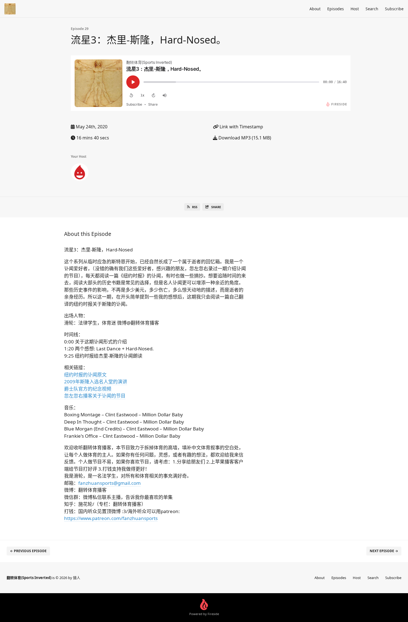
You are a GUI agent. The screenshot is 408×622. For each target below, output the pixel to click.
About (315, 8)
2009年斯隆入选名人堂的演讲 (95, 381)
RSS (194, 207)
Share (216, 207)
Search (372, 8)
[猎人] (80, 173)
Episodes (335, 8)
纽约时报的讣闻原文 (85, 374)
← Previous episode (28, 551)
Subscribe (394, 8)
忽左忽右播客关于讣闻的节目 (94, 395)
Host (355, 8)
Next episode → (384, 551)
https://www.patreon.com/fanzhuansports (111, 518)
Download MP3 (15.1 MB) (244, 138)
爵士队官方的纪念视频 (87, 389)
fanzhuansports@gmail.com (109, 483)
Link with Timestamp (240, 127)
